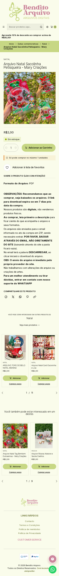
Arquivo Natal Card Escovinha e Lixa (43, 366)
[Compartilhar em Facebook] (6, 297)
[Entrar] (47, 27)
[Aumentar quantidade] (15, 148)
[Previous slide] (3, 393)
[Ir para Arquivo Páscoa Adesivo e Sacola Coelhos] (43, 436)
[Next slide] (55, 393)
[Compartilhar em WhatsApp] (20, 297)
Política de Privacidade (29, 533)
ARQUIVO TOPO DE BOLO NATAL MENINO (14, 366)
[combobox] (25, 27)
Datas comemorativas (28, 44)
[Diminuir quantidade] (6, 148)
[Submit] (41, 27)
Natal (44, 44)
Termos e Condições (29, 525)
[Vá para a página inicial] (29, 11)
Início (11, 44)
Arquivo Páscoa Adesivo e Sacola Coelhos (42, 455)
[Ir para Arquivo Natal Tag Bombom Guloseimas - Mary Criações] (15, 436)
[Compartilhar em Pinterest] (27, 297)
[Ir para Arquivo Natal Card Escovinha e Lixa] (43, 347)
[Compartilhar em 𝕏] (13, 297)
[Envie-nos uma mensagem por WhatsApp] (52, 569)
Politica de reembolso (29, 529)
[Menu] (3, 27)
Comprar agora (15, 384)
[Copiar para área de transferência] (34, 297)
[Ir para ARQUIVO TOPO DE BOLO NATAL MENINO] (15, 347)
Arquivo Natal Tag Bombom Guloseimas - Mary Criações (14, 455)
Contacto (29, 521)
